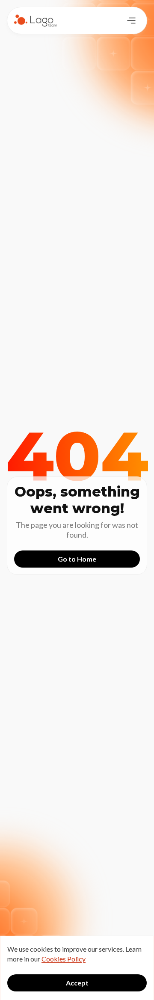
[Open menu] (131, 20)
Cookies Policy (63, 959)
